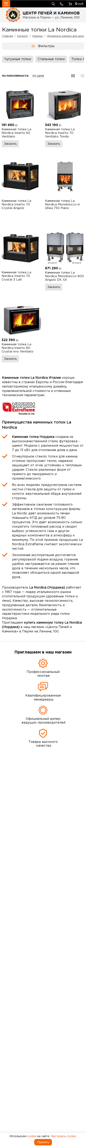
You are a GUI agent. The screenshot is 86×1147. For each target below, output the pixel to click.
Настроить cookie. (64, 1136)
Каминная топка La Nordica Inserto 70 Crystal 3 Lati (16, 276)
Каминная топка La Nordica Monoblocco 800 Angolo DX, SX (64, 276)
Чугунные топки (17, 59)
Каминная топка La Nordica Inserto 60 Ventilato (16, 132)
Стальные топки (51, 59)
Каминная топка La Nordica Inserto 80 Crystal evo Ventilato (17, 347)
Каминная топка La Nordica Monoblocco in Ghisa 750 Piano (62, 204)
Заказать (10, 143)
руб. (79, 3)
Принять (43, 1142)
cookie (31, 1136)
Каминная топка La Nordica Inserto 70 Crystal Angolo (16, 204)
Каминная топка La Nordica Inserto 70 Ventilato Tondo (60, 132)
